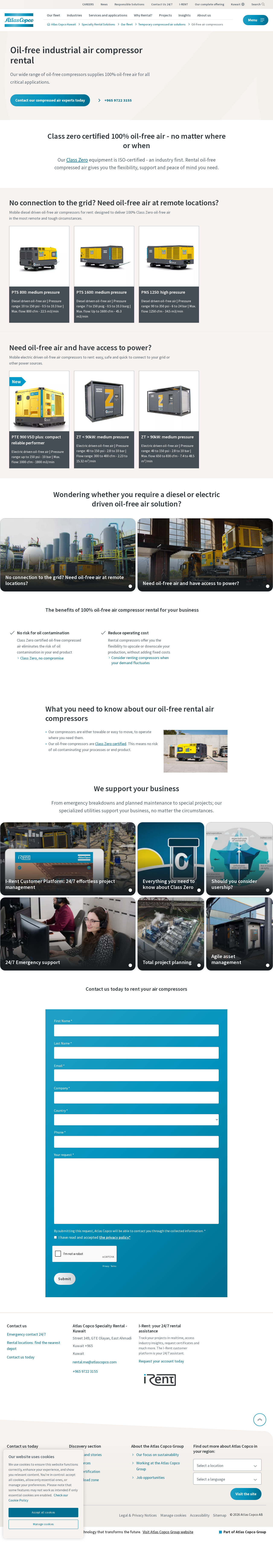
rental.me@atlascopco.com (95, 1362)
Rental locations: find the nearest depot (33, 1345)
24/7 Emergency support (67, 933)
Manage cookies (173, 1515)
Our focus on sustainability (157, 1454)
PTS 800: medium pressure (36, 292)
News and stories (88, 1454)
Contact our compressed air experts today (50, 100)
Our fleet (53, 15)
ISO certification (87, 1471)
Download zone (86, 1479)
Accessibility (199, 1515)
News (104, 4)
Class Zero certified (110, 743)
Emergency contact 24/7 (26, 1334)
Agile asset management (239, 933)
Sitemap (219, 1515)
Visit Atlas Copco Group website (168, 1531)
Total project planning (171, 933)
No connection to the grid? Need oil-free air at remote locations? (114, 202)
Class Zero (77, 159)
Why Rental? (143, 15)
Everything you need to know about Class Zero (171, 858)
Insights (184, 15)
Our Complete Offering (209, 4)
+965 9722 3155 (118, 100)
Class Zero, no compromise (42, 658)
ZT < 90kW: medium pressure (102, 436)
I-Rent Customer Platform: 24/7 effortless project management (67, 858)
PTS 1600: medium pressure (101, 292)
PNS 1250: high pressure (163, 292)
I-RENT (183, 4)
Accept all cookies (43, 1512)
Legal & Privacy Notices (138, 1515)
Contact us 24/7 (161, 4)
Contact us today (20, 1357)
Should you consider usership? (239, 858)
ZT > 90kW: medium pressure (167, 436)
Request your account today (161, 1361)
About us (204, 15)
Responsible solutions (129, 4)
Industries (74, 15)
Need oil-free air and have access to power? (80, 347)
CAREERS (88, 4)
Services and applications (108, 15)
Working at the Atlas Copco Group (158, 1465)
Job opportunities (150, 1477)
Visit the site (245, 1493)
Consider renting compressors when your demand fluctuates (140, 660)
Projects (165, 15)
